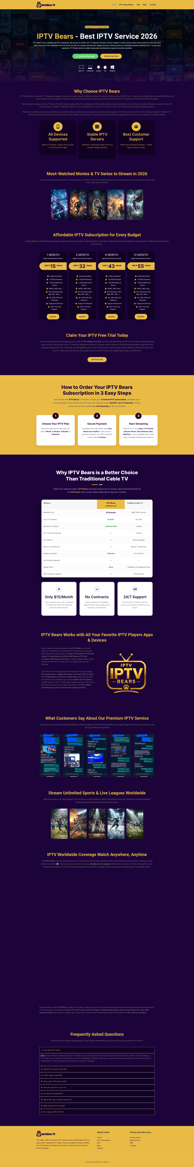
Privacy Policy (135, 1138)
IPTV (42, 1056)
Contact (153, 5)
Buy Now (53, 316)
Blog (145, 5)
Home (114, 5)
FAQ (138, 5)
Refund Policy (135, 1140)
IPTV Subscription (126, 5)
